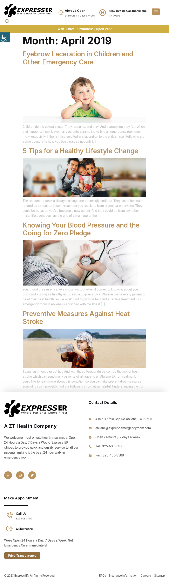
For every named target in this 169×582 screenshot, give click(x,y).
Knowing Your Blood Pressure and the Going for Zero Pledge (81, 229)
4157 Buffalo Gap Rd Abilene (128, 10)
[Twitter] (32, 475)
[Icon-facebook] (8, 475)
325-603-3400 (24, 518)
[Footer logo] (41, 408)
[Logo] (28, 10)
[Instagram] (20, 475)
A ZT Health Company (30, 426)
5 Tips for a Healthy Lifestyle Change (80, 151)
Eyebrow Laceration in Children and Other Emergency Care (78, 58)
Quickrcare (24, 529)
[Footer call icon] (9, 515)
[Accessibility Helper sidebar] (5, 37)
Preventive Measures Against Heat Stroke (76, 318)
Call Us (21, 514)
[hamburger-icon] (156, 11)
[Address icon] (102, 12)
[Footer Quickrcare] (9, 528)
